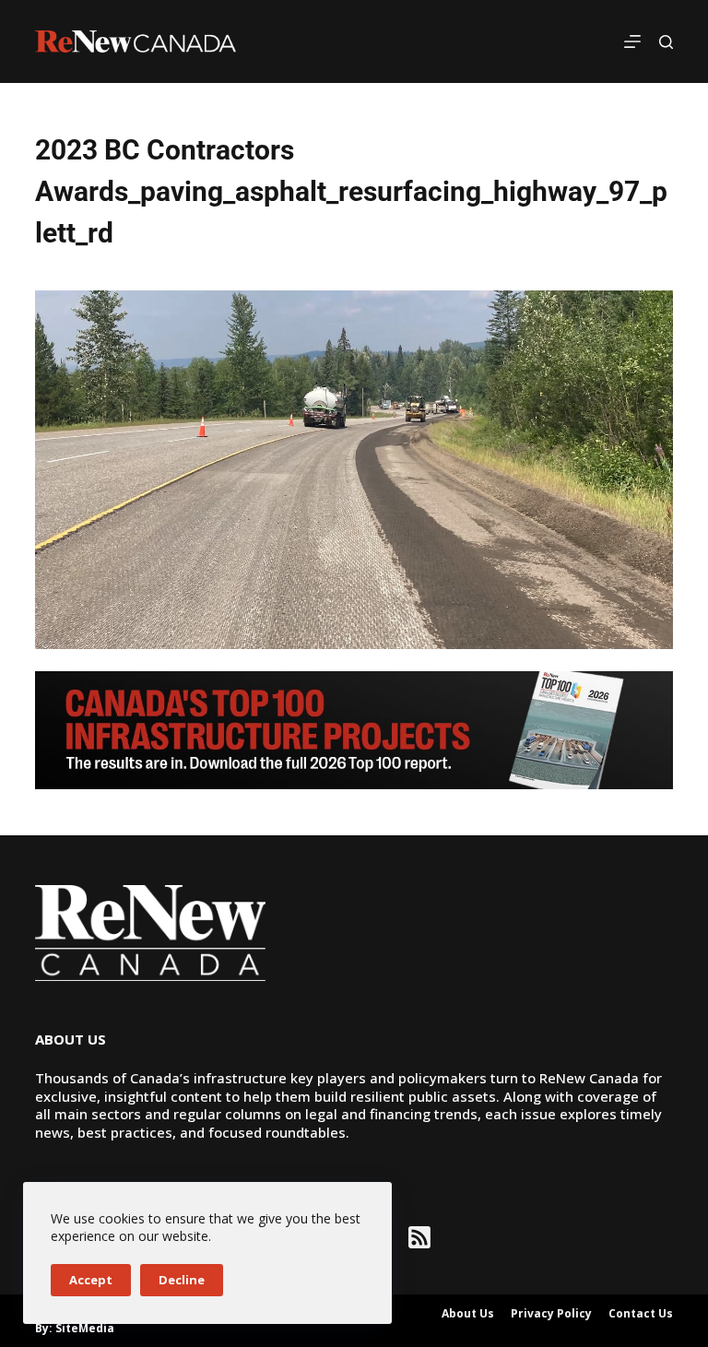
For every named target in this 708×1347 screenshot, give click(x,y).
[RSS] (419, 1237)
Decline (182, 1279)
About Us (468, 1313)
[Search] (666, 42)
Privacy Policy (551, 1313)
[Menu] (632, 41)
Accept (90, 1279)
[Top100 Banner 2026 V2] (353, 728)
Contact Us (640, 1313)
